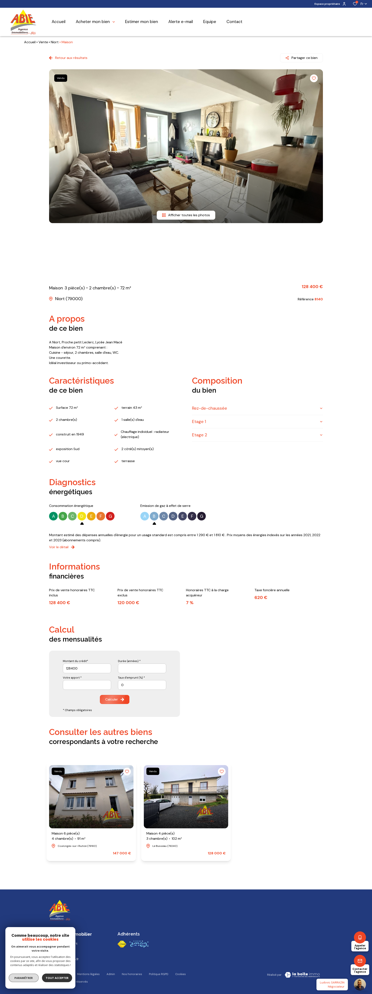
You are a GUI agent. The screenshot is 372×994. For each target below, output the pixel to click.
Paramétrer (24, 978)
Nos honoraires (132, 974)
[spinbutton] (142, 685)
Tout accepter (57, 978)
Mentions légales (88, 974)
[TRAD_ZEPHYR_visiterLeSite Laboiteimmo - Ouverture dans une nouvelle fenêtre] (302, 975)
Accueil (30, 42)
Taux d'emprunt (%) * (131, 677)
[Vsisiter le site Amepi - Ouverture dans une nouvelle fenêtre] (139, 944)
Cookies (180, 974)
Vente (43, 42)
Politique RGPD (158, 974)
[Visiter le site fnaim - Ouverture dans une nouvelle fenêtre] (122, 944)
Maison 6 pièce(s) (68, 836)
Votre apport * (72, 677)
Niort (55, 42)
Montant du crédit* (75, 661)
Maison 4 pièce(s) (164, 836)
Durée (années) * (129, 661)
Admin (111, 974)
